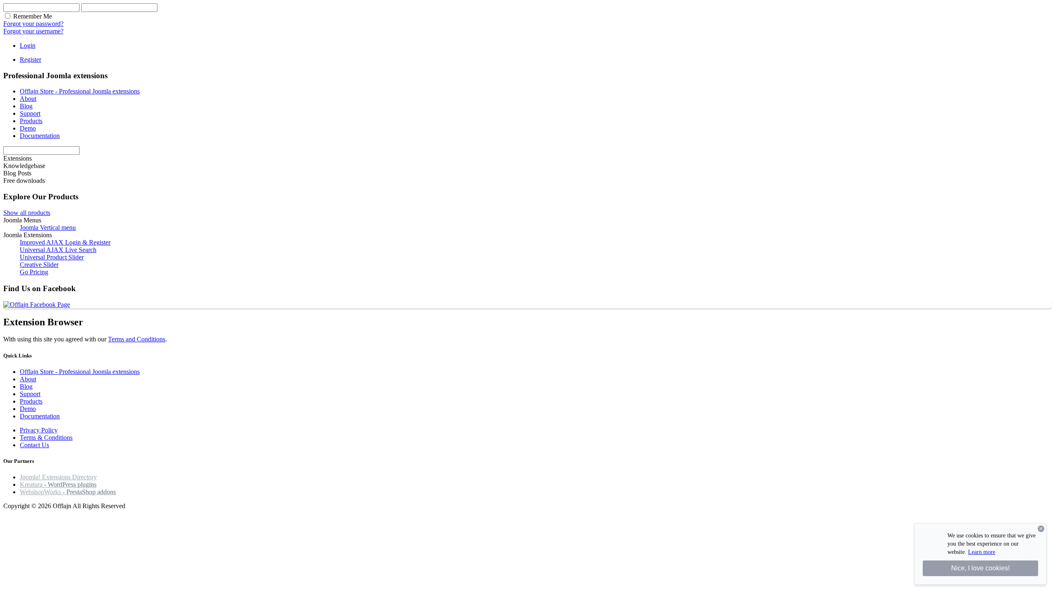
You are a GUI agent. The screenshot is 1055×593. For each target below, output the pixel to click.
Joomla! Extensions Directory (58, 477)
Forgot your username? (33, 31)
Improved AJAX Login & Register (65, 242)
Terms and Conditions (136, 339)
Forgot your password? (33, 23)
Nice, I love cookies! (980, 568)
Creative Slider (39, 264)
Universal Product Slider (52, 257)
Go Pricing (34, 271)
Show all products (26, 212)
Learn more (981, 552)
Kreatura (58, 484)
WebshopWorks (68, 491)
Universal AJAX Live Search (58, 249)
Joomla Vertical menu (48, 227)
